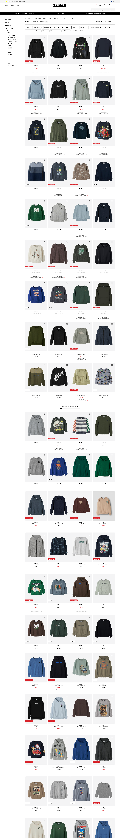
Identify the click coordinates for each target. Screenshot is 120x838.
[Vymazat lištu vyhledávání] (113, 10)
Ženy (6, 5)
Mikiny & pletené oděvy (55, 18)
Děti (17, 5)
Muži (12, 5)
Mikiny (64, 18)
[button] (97, 21)
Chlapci (31, 18)
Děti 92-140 (38, 18)
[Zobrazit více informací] (36, 73)
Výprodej (36, 27)
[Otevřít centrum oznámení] (105, 5)
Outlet (9, 1)
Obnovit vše (85, 30)
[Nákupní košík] (114, 5)
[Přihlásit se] (100, 5)
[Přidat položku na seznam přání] (45, 37)
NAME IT (70, 18)
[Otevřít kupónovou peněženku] (95, 5)
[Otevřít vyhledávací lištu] (92, 10)
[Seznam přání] (109, 5)
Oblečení (45, 18)
